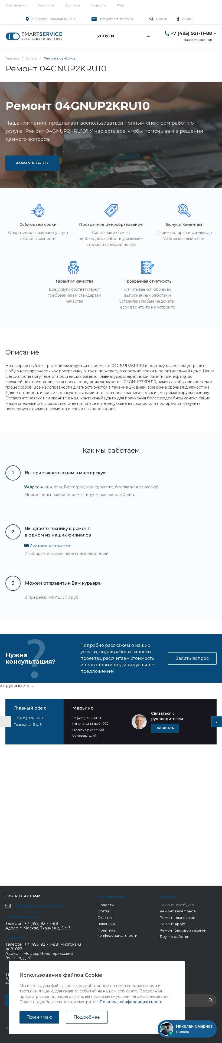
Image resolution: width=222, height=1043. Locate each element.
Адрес (33, 487)
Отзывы (104, 917)
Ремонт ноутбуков (177, 905)
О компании (16, 5)
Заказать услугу (32, 163)
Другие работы (174, 936)
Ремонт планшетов (177, 917)
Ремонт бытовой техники (183, 930)
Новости (98, 5)
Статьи (103, 911)
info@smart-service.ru (116, 19)
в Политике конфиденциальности (129, 1001)
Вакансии (45, 5)
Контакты (72, 5)
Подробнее (87, 1017)
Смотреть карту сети (49, 546)
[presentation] (5, 721)
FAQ (120, 5)
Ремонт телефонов (178, 911)
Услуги (167, 896)
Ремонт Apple (172, 924)
